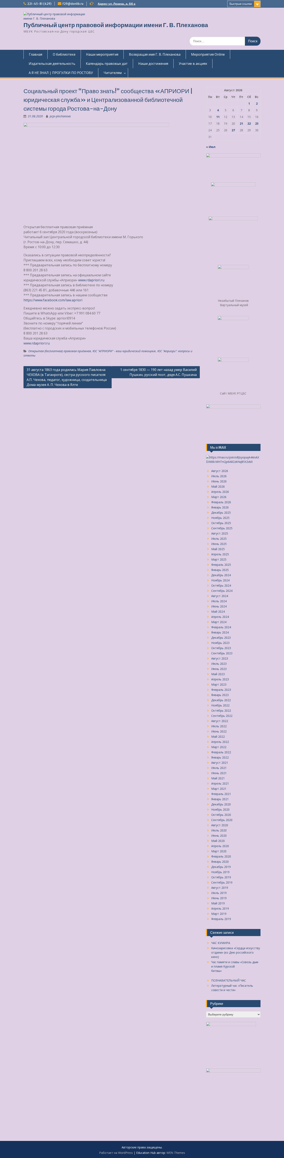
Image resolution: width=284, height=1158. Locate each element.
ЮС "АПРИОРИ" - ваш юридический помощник (124, 351)
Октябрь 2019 (221, 877)
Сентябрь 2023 (221, 653)
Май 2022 (218, 737)
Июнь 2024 (219, 606)
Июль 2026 (219, 476)
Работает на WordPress (116, 1153)
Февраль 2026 (221, 502)
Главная (35, 54)
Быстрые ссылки (241, 4)
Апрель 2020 (220, 846)
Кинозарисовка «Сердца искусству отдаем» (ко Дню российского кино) (235, 952)
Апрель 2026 (220, 492)
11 (218, 117)
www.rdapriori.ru (91, 280)
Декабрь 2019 (221, 867)
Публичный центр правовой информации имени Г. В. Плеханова (115, 25)
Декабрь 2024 (221, 575)
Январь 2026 (220, 507)
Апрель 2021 (220, 783)
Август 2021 (219, 763)
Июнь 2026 (219, 481)
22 (249, 123)
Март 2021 (218, 789)
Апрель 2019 (220, 908)
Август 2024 (219, 596)
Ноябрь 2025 (220, 518)
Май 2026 (218, 486)
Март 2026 (218, 497)
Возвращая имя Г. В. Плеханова (154, 54)
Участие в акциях (193, 63)
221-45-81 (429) (39, 4)
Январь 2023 (220, 695)
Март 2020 (218, 851)
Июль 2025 (219, 539)
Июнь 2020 (219, 836)
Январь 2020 (220, 862)
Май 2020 (218, 841)
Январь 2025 (220, 570)
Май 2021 (218, 778)
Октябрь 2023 (221, 648)
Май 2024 (218, 611)
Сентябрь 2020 (221, 820)
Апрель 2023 (220, 679)
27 (233, 130)
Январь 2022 (220, 757)
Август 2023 (219, 658)
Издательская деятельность (52, 63)
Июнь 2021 (219, 773)
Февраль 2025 (221, 565)
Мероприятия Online (208, 54)
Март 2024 (218, 622)
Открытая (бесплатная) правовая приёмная (59, 351)
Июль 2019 (219, 893)
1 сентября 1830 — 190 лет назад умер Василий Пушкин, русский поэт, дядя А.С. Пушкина (158, 372)
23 (256, 123)
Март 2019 (218, 914)
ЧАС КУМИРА (220, 943)
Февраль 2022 (221, 752)
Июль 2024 (219, 601)
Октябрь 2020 (221, 815)
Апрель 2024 (220, 617)
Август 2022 (219, 721)
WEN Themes (176, 1153)
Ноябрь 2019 (220, 872)
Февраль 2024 (221, 627)
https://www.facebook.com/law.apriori (52, 300)
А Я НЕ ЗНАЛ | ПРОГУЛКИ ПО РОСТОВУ (61, 72)
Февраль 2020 (221, 856)
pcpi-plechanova (60, 116)
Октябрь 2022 (221, 710)
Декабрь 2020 (221, 804)
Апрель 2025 (220, 554)
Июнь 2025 (219, 544)
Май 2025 (218, 549)
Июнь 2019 (219, 898)
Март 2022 (218, 747)
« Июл (210, 147)
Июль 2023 (219, 664)
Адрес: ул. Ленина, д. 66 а (116, 4)
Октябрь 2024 (221, 585)
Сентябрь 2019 (221, 882)
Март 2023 (218, 684)
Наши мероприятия (102, 54)
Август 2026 (219, 471)
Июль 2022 (219, 726)
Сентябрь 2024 (221, 591)
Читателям (113, 72)
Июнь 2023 (219, 669)
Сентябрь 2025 (221, 528)
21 (241, 123)
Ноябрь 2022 (220, 705)
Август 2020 (219, 825)
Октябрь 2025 (221, 523)
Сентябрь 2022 (221, 716)
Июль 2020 (219, 830)
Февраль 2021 (221, 794)
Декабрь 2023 (221, 638)
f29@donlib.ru (72, 4)
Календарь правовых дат (107, 63)
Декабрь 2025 (221, 513)
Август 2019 (219, 888)
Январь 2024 (220, 632)
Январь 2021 (220, 799)
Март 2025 (218, 559)
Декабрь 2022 (221, 700)
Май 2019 (218, 903)
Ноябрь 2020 (220, 809)
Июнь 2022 (219, 731)
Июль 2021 (219, 768)
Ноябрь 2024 (220, 580)
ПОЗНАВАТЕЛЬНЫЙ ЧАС (228, 980)
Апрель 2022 (220, 742)
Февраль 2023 (221, 690)
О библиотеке (64, 54)
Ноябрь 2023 (220, 643)
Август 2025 (219, 533)
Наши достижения (153, 63)
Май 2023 (218, 674)
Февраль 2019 (221, 919)
